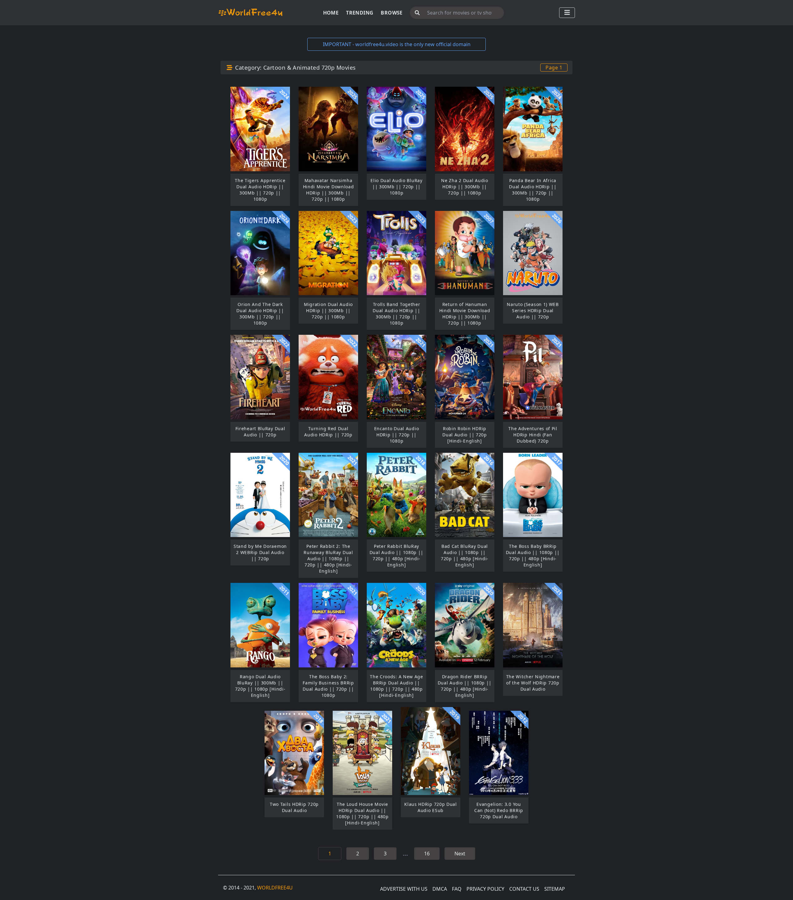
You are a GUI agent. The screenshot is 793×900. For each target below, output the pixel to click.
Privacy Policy (485, 888)
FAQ (457, 888)
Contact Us (524, 888)
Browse (391, 12)
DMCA (439, 888)
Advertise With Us (403, 888)
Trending (359, 12)
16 (427, 853)
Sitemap (554, 888)
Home (331, 12)
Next (459, 853)
